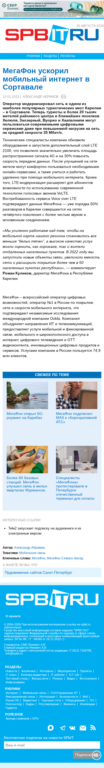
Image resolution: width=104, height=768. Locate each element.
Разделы (50, 56)
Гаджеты (11, 707)
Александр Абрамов (40, 97)
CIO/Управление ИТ (64, 693)
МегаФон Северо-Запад (65, 558)
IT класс (11, 674)
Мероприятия (67, 671)
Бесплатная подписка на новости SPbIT (39, 737)
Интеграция (47, 696)
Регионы (68, 56)
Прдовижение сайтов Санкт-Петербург (38, 572)
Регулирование (49, 704)
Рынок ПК (12, 700)
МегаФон (38, 558)
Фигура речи (39, 678)
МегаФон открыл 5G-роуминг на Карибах (25, 415)
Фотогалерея (88, 678)
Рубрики (33, 56)
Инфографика (15, 682)
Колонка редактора (34, 674)
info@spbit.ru (14, 653)
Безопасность (68, 696)
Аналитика (28, 671)
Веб (85, 696)
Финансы (69, 704)
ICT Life (74, 674)
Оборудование (75, 700)
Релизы (58, 678)
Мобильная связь (32, 553)
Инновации (87, 704)
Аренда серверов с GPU (22, 718)
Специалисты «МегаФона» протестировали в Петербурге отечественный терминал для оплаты (75, 488)
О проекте (13, 616)
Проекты (86, 671)
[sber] (52, 9)
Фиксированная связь (20, 696)
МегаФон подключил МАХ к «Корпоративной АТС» (76, 417)
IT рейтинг (58, 674)
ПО (92, 700)
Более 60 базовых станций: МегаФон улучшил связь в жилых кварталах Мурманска (27, 484)
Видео (71, 678)
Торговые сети (51, 700)
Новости (11, 671)
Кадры (30, 704)
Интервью (46, 671)
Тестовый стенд (16, 678)
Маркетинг (30, 700)
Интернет (12, 693)
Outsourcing (14, 704)
